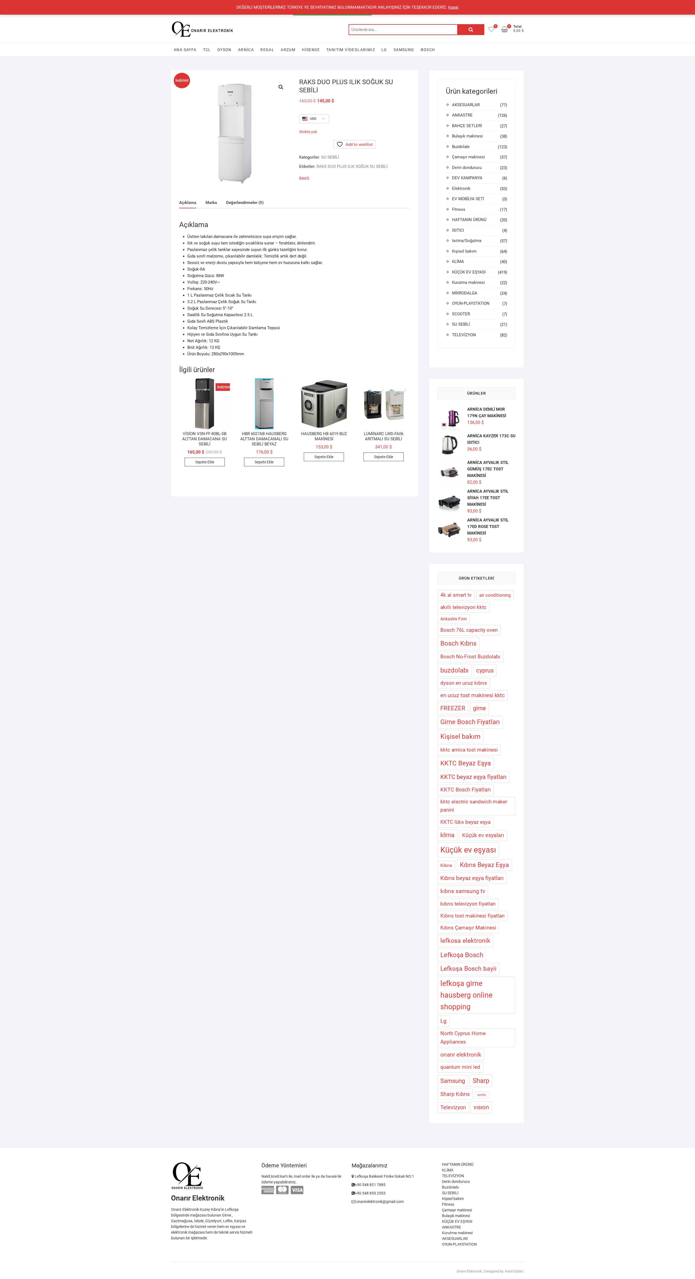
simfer (481, 1095)
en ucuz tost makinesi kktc (472, 695)
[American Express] (267, 1190)
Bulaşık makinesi (467, 136)
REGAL (267, 50)
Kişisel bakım (464, 251)
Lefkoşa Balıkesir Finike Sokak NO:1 (384, 1176)
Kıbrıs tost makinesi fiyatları (472, 916)
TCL (207, 50)
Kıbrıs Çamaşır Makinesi (468, 928)
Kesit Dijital (513, 1271)
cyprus (485, 670)
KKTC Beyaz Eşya (465, 763)
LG (384, 50)
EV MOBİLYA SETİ (468, 198)
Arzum (288, 50)
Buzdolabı (461, 146)
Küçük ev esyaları (483, 835)
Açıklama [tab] (187, 202)
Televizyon (453, 1107)
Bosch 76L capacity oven (469, 630)
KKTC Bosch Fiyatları (465, 790)
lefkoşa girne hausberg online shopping (466, 995)
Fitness (458, 209)
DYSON (224, 50)
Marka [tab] (211, 202)
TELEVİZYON (464, 334)
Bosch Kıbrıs (458, 643)
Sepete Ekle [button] (204, 462)
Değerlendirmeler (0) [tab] (245, 202)
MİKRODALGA (464, 293)
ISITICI (458, 230)
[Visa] (297, 1190)
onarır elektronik (460, 1054)
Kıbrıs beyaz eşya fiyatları (472, 878)
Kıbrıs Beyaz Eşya (484, 865)
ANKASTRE (462, 115)
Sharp (481, 1081)
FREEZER (452, 708)
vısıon (481, 1107)
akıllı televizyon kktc (463, 607)
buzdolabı (454, 670)
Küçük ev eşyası (468, 849)
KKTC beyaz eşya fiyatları (473, 777)
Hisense (311, 50)
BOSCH (428, 50)
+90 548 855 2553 (370, 1193)
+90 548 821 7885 (370, 1185)
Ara (470, 29)
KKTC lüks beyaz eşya (465, 822)
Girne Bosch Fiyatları (470, 722)
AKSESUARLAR (466, 104)
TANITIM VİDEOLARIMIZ (350, 50)
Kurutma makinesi (468, 282)
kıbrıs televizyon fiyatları (468, 904)
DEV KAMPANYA (467, 177)
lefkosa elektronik (465, 940)
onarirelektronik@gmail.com (379, 1201)
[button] (281, 87)
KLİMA (458, 261)
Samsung (404, 50)
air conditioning (495, 595)
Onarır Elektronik (469, 1271)
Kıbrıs (446, 865)
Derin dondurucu (467, 167)
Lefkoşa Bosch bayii (468, 968)
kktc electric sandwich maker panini (473, 806)
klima (447, 835)
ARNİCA (246, 50)
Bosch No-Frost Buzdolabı (470, 656)
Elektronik (461, 188)
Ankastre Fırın (453, 618)
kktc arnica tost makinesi (469, 750)
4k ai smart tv (456, 595)
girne (479, 708)
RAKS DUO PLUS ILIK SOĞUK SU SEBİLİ (352, 166)
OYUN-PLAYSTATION (470, 303)
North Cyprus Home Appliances (463, 1037)
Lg (443, 1021)
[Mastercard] (282, 1190)
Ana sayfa (185, 50)
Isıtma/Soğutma (466, 240)
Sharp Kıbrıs (455, 1094)
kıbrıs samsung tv (462, 891)
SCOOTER (461, 314)
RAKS (304, 178)
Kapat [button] (453, 7)
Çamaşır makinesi (468, 157)
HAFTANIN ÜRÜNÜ (469, 219)
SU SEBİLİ (330, 157)
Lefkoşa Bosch (461, 955)
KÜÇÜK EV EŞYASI (469, 272)
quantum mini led (460, 1067)
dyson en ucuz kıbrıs (463, 683)
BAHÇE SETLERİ (467, 125)
